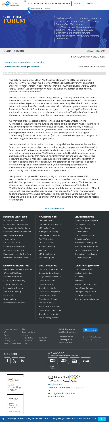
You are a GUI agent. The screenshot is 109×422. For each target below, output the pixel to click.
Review (7, 338)
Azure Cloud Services (84, 288)
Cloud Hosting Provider (49, 317)
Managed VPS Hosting (48, 231)
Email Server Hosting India (16, 265)
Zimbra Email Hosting (12, 284)
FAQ (91, 51)
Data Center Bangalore (49, 291)
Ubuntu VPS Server (47, 243)
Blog (24, 329)
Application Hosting (83, 273)
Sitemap (42, 341)
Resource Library (29, 332)
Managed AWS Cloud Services (88, 284)
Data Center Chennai (48, 299)
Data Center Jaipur (47, 295)
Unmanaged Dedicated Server (17, 228)
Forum (7, 335)
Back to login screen (54, 208)
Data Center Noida (47, 288)
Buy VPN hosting (46, 239)
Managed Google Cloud (85, 291)
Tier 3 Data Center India (49, 306)
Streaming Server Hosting (86, 254)
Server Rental (9, 239)
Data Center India (48, 265)
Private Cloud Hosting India (86, 246)
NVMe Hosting (9, 299)
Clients (25, 335)
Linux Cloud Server (83, 228)
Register (19, 51)
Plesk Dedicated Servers (14, 246)
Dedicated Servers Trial (13, 250)
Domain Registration (84, 269)
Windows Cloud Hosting (85, 224)
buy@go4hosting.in (67, 332)
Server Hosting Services (87, 265)
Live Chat (90, 3)
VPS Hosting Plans (47, 228)
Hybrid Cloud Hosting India (86, 250)
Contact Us (43, 338)
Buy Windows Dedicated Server (17, 231)
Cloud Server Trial (82, 239)
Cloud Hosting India (84, 216)
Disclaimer (29, 341)
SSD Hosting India (46, 257)
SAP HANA (79, 280)
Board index (34, 66)
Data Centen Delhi (47, 284)
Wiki (5, 332)
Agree (102, 418)
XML (26, 344)
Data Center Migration (49, 314)
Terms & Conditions (12, 344)
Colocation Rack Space (49, 273)
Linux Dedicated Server (13, 235)
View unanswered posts (14, 62)
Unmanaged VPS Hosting (50, 235)
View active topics (35, 62)
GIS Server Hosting (83, 295)
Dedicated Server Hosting (16, 66)
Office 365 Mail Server (13, 273)
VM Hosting (80, 277)
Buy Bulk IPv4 (8, 295)
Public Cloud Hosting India (86, 243)
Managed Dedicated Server (15, 224)
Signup (77, 3)
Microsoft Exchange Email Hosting (18, 269)
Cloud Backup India (83, 257)
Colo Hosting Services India (51, 269)
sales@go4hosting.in (40, 9)
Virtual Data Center (47, 303)
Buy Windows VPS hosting (50, 224)
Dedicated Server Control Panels (17, 254)
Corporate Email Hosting (14, 280)
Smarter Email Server (12, 277)
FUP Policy (29, 338)
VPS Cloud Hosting (47, 254)
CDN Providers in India (84, 235)
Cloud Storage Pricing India (86, 220)
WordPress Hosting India (14, 303)
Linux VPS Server (46, 220)
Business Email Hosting (13, 288)
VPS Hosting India (47, 216)
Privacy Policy (9, 341)
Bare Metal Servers (11, 243)
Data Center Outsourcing (50, 310)
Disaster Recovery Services (87, 299)
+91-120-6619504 (38, 12)
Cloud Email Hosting (12, 291)
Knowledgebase (11, 329)
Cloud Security (81, 231)
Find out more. (89, 418)
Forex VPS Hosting (47, 246)
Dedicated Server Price (13, 220)
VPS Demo (43, 250)
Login (8, 51)
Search (101, 51)
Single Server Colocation (50, 277)
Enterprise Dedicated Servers (16, 257)
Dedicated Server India (15, 216)
